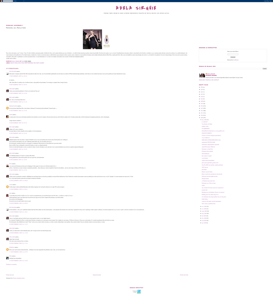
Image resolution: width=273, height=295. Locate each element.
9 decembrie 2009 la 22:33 (18, 123)
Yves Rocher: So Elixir (207, 124)
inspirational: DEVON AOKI (208, 142)
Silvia (10, 163)
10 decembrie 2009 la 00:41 (18, 189)
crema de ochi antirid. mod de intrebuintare (211, 201)
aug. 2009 (204, 213)
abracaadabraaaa (205, 153)
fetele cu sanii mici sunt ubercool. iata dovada (212, 174)
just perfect (204, 169)
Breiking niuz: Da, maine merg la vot (210, 194)
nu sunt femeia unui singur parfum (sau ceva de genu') (214, 196)
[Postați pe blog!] (26, 61)
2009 (202, 117)
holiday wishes (205, 126)
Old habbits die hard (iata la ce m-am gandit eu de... (213, 131)
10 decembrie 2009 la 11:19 (18, 224)
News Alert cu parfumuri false (208, 203)
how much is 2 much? (207, 156)
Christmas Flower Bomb (207, 151)
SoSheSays (11, 247)
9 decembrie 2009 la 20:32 (18, 76)
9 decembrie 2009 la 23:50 (18, 170)
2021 (202, 99)
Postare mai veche (184, 275)
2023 (202, 94)
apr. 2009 (204, 223)
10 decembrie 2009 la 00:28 (18, 180)
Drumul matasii (205, 178)
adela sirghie (12, 88)
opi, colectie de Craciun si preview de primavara (212, 187)
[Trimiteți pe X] (27, 61)
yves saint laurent (38, 63)
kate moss (21, 63)
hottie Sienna (205, 199)
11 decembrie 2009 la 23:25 (18, 252)
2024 (202, 92)
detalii (203, 185)
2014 (202, 106)
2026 (202, 87)
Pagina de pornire (97, 275)
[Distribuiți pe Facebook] (29, 61)
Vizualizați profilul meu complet (209, 79)
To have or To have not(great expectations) (211, 135)
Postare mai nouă (10, 275)
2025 (202, 89)
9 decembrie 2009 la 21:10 (18, 102)
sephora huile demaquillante (208, 160)
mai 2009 (204, 220)
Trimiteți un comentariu (11, 264)
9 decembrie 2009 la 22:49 (18, 133)
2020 (202, 101)
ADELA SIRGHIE (136, 8)
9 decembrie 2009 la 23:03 (18, 159)
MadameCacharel (13, 106)
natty (10, 193)
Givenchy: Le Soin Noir (207, 149)
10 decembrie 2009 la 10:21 (18, 212)
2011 (202, 113)
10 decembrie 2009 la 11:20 (18, 232)
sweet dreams (205, 158)
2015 (202, 103)
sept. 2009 (204, 211)
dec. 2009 (204, 119)
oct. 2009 (204, 208)
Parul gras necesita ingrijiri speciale (209, 176)
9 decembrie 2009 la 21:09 (18, 93)
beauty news (14, 63)
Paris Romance (29, 63)
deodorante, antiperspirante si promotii (210, 144)
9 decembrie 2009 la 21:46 (18, 110)
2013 (202, 108)
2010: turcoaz (205, 167)
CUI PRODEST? (206, 128)
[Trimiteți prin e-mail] (25, 61)
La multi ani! (205, 121)
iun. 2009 (204, 218)
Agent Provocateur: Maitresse (208, 146)
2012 (202, 110)
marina (10, 114)
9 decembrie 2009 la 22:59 (18, 149)
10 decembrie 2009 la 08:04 (18, 203)
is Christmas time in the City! (208, 181)
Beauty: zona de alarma (207, 171)
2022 (202, 96)
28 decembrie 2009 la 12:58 (18, 260)
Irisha (10, 256)
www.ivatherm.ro (206, 137)
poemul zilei (204, 190)
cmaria (10, 184)
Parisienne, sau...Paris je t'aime (209, 183)
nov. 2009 (204, 206)
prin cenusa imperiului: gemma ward (210, 162)
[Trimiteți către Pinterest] (30, 61)
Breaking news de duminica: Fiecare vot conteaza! (213, 192)
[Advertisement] (136, 19)
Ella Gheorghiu (12, 71)
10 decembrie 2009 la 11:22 (18, 243)
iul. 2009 (204, 216)
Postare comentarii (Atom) (19, 278)
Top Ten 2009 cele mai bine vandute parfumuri (212, 165)
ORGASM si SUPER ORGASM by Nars (211, 140)
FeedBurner (236, 60)
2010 (202, 115)
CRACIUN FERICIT (207, 133)
